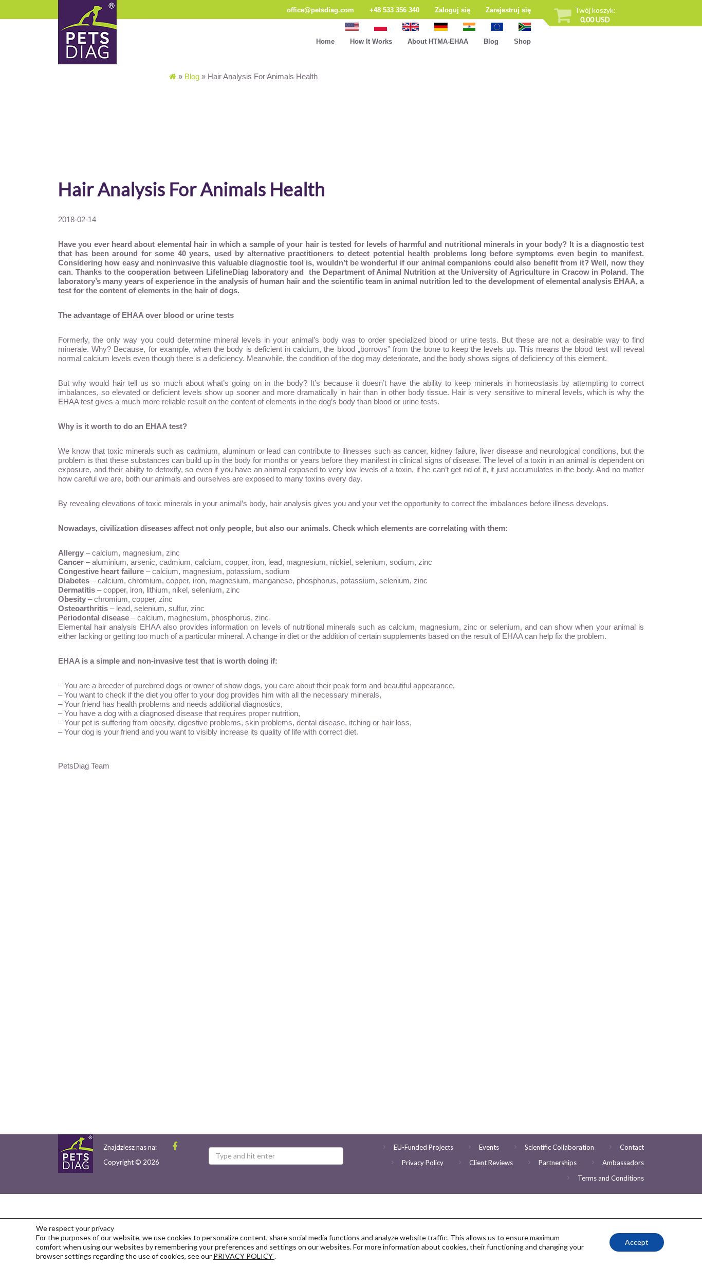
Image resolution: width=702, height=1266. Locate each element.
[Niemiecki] (441, 27)
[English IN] (469, 27)
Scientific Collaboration (559, 1147)
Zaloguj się (452, 10)
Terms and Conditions (611, 1178)
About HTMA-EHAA (438, 41)
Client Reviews (491, 1162)
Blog (491, 41)
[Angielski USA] (352, 27)
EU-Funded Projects (423, 1147)
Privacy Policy (423, 1162)
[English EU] (497, 27)
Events (489, 1147)
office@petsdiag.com (320, 10)
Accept (637, 1242)
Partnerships (558, 1162)
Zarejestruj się (508, 10)
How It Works (371, 41)
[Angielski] (411, 27)
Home (325, 41)
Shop (522, 41)
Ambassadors (623, 1162)
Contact (632, 1147)
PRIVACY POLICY (243, 1256)
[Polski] (380, 27)
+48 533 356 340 (394, 10)
